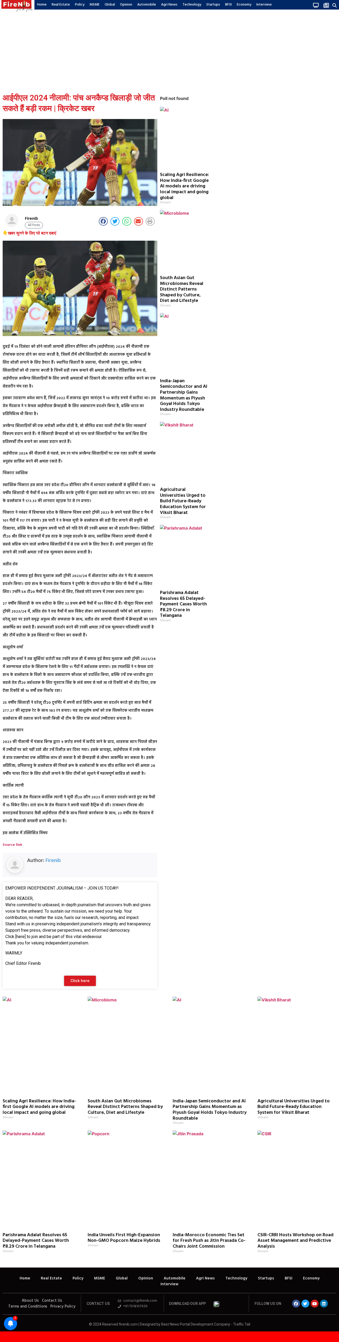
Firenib (53, 860)
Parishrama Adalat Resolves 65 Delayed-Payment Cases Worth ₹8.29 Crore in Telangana (183, 604)
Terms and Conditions (27, 1306)
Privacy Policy (62, 1306)
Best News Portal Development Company (195, 1324)
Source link (12, 845)
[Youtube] (315, 1304)
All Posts (34, 225)
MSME (95, 5)
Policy (79, 5)
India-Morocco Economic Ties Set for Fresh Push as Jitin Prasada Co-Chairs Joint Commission (209, 1240)
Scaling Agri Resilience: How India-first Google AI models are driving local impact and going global (184, 186)
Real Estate (61, 5)
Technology (191, 5)
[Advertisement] (169, 50)
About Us (30, 1301)
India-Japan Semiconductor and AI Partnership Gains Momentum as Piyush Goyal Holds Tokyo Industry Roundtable (183, 395)
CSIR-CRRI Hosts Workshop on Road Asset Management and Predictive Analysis (295, 1240)
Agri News (169, 5)
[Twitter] (305, 1304)
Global (110, 5)
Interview (264, 5)
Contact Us (52, 1301)
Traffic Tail (241, 1324)
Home (42, 5)
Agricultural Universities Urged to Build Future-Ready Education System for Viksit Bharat (183, 501)
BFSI (228, 5)
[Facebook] (296, 1304)
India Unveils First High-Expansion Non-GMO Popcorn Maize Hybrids (124, 1238)
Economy (244, 5)
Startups (213, 5)
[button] (334, 5)
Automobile (146, 5)
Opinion (126, 5)
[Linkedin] (324, 1304)
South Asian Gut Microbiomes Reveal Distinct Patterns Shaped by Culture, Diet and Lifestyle (181, 289)
